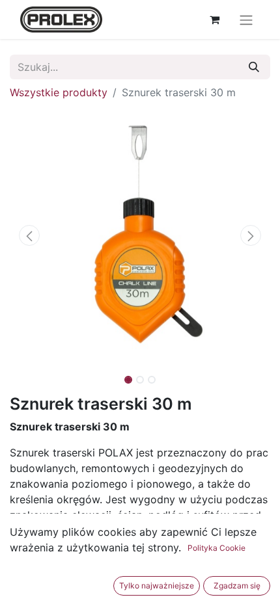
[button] (29, 235)
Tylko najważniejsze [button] (156, 585)
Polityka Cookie (216, 548)
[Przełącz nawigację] (246, 19)
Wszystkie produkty (58, 92)
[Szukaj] (254, 67)
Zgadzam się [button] (237, 585)
